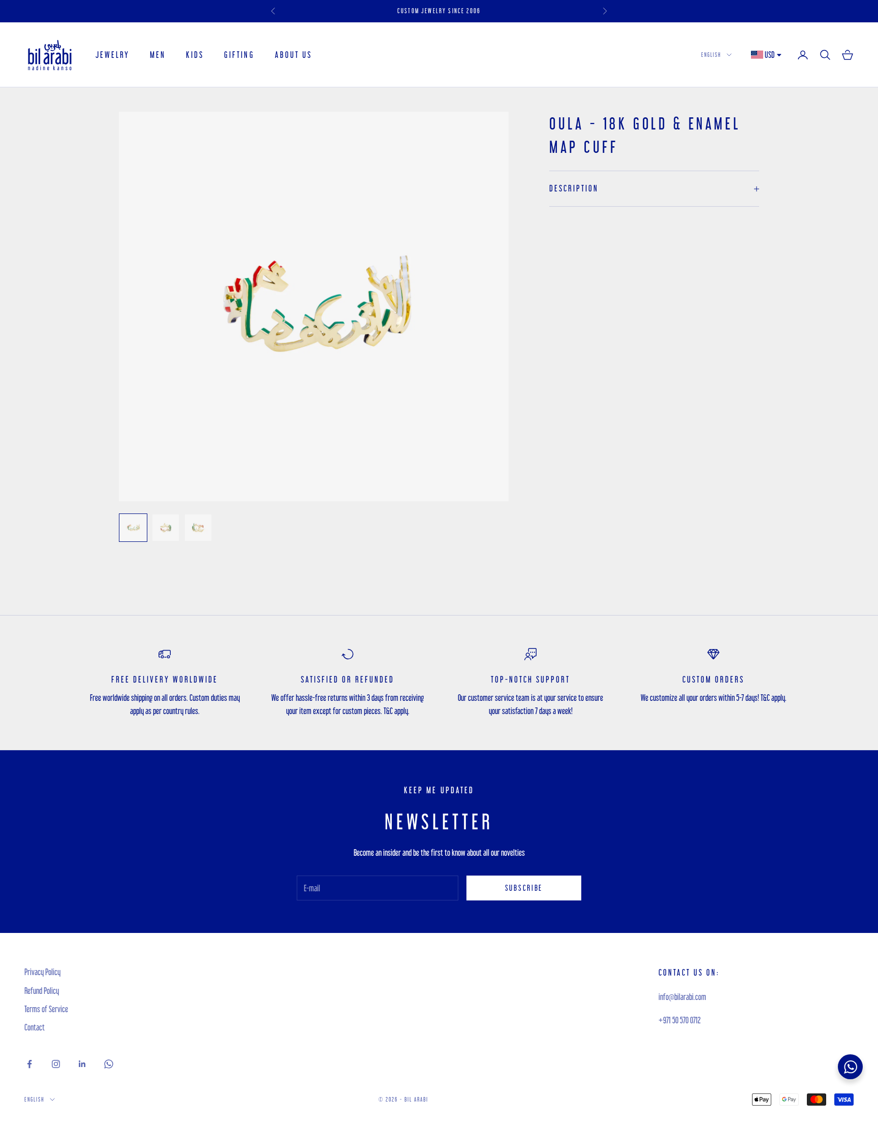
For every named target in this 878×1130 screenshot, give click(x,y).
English (711, 54)
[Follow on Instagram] (56, 1064)
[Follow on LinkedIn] (82, 1064)
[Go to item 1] (133, 527)
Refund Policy (41, 990)
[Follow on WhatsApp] (109, 1064)
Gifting (239, 54)
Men (158, 54)
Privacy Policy (42, 972)
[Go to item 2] (165, 527)
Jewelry (113, 54)
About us (293, 54)
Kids (195, 54)
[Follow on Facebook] (29, 1064)
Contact (34, 1027)
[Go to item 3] (198, 527)
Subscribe (524, 887)
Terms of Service (46, 1009)
